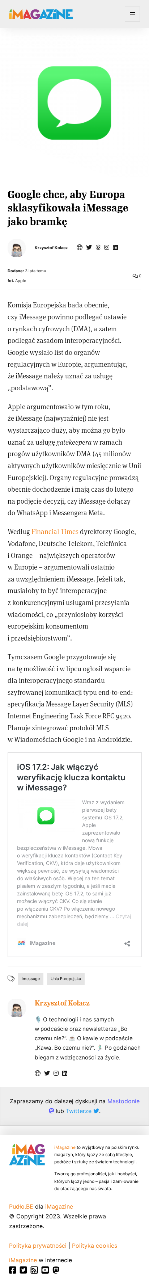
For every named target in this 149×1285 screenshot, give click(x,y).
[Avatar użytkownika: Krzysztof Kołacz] (17, 1008)
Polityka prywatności (38, 1245)
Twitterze (79, 1110)
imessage (31, 978)
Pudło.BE (21, 1206)
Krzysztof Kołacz (51, 247)
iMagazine (65, 1147)
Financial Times (54, 531)
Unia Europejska (66, 978)
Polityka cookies (94, 1245)
